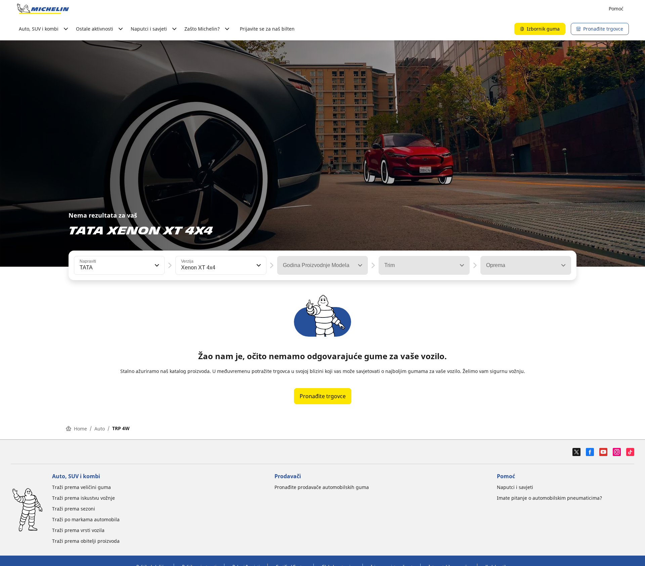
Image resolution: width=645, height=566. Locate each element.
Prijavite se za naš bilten (267, 29)
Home (80, 428)
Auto (99, 428)
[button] (156, 265)
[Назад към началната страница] (43, 9)
